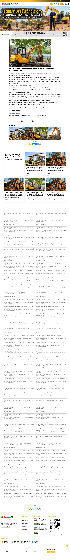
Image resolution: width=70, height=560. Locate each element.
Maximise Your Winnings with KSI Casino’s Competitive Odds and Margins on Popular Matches (14, 155)
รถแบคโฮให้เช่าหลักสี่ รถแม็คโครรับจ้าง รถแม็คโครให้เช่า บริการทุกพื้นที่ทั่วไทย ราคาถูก (51, 321)
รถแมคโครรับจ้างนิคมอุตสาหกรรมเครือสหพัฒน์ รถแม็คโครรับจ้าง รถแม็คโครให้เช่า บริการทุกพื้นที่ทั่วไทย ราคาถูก (50, 444)
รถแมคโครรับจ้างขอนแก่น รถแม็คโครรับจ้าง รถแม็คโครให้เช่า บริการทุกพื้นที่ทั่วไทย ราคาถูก (42, 520)
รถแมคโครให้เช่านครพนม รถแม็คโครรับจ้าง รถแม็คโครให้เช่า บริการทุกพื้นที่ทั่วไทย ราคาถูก (50, 458)
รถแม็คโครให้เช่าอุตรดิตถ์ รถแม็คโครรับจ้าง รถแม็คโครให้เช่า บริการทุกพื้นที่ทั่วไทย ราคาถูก (18, 472)
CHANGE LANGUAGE (52, 549)
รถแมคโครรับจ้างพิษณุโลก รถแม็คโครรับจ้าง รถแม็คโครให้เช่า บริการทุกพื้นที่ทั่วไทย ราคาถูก (19, 393)
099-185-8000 (65, 4)
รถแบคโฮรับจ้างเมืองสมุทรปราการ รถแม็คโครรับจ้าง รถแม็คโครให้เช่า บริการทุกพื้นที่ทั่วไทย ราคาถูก (18, 300)
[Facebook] (34, 144)
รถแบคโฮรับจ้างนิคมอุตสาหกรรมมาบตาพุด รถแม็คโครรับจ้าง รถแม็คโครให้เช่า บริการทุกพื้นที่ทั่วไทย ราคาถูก (51, 285)
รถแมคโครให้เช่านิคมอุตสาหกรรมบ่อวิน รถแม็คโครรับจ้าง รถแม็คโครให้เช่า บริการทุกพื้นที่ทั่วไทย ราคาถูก (50, 487)
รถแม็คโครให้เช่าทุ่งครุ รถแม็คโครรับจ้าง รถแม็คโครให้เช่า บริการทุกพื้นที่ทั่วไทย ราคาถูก (19, 249)
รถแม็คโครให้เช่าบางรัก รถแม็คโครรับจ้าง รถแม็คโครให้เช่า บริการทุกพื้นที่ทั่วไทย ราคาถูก (19, 242)
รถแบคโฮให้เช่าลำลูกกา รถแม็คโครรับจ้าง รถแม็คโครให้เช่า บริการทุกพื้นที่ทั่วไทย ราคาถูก (19, 336)
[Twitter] (38, 144)
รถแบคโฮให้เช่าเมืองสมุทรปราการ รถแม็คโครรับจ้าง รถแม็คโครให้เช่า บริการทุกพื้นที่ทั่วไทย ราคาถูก (18, 372)
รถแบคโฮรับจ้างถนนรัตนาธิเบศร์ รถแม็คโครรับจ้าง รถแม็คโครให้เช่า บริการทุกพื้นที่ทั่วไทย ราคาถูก (18, 228)
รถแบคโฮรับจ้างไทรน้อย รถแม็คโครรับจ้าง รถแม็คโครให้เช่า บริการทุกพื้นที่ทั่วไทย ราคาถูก (50, 336)
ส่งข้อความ (36, 541)
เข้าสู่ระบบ (57, 1)
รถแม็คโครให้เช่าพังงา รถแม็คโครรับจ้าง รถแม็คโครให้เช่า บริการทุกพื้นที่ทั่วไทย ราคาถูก (50, 292)
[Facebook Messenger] (36, 144)
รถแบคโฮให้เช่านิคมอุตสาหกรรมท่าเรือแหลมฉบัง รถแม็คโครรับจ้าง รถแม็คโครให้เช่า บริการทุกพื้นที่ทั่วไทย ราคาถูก (18, 321)
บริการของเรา (27, 4)
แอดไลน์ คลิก (25, 121)
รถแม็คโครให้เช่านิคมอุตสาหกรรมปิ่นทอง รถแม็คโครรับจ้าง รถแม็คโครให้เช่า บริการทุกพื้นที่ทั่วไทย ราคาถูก (51, 235)
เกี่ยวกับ (36, 4)
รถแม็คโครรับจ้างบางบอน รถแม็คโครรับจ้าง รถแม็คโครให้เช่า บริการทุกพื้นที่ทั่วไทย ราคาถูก (18, 429)
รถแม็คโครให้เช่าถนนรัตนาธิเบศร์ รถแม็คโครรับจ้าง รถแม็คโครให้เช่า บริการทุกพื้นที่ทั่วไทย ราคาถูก (18, 465)
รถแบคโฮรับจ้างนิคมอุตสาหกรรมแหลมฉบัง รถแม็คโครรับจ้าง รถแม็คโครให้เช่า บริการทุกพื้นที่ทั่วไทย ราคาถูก (42, 534)
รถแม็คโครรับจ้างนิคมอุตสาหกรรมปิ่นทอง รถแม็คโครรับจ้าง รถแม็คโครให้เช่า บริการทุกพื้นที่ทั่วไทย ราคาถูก (51, 249)
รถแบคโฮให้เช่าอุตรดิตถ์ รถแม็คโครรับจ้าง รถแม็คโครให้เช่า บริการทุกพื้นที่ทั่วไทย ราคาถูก (50, 479)
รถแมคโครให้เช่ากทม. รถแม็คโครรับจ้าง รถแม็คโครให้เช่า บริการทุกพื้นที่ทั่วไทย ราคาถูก (50, 386)
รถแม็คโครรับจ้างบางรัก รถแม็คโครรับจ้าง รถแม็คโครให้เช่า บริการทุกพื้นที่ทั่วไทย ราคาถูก (50, 300)
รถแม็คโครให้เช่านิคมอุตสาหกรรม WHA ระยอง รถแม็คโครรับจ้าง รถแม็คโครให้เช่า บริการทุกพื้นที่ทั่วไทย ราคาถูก (35, 195)
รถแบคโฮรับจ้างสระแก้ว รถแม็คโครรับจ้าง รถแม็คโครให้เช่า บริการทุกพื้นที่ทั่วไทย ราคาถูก (50, 307)
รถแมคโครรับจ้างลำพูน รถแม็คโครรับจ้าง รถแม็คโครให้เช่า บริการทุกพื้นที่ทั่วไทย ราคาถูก (51, 393)
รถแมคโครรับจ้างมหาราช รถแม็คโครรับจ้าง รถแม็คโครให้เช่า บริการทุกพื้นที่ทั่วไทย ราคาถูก (50, 278)
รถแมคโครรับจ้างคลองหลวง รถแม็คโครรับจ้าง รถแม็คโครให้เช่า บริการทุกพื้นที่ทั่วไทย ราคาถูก (42, 529)
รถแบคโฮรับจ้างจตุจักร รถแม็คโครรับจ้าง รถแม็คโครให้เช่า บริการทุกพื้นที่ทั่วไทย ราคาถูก (19, 451)
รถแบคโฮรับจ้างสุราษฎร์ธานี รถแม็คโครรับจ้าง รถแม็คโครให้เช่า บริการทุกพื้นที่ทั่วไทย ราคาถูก (51, 213)
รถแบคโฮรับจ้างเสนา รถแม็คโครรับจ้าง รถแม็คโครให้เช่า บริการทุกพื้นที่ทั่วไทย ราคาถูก (50, 328)
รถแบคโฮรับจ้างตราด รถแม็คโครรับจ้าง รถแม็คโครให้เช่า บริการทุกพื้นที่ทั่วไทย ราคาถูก (18, 494)
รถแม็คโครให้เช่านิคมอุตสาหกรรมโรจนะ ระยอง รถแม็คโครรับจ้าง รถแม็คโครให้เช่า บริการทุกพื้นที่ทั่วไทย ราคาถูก (56, 195)
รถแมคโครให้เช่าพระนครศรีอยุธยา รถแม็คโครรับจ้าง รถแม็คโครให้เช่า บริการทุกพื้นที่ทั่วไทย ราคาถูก (18, 278)
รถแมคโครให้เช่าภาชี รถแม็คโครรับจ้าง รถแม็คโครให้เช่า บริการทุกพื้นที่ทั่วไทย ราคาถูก (51, 257)
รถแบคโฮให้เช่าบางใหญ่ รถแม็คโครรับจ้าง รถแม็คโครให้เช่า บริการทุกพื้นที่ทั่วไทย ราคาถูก (51, 372)
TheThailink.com (26, 542)
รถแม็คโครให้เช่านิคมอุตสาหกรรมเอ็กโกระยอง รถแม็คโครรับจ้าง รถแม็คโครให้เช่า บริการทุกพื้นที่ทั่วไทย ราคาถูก (35, 170)
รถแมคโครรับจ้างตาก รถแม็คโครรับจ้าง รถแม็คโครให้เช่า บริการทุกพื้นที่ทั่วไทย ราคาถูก (51, 350)
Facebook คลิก (36, 121)
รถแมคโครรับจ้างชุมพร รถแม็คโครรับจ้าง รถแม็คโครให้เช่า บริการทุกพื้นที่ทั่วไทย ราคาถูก (42, 525)
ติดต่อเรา (54, 1)
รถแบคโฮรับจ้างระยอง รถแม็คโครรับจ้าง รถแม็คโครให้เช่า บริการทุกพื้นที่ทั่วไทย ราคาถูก (19, 479)
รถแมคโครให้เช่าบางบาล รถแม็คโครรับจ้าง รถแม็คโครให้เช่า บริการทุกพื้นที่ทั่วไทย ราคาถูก (50, 228)
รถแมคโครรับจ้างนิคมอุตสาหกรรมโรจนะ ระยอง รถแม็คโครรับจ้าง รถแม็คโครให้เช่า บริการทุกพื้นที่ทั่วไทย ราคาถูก (18, 292)
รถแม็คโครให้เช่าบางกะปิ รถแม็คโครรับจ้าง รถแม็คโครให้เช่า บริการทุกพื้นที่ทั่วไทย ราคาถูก (18, 400)
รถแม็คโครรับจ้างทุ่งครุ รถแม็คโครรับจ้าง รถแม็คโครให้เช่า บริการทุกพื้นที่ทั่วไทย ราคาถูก (51, 400)
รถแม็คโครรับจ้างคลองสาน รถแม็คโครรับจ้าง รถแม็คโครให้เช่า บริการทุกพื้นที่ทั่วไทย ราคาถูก (51, 472)
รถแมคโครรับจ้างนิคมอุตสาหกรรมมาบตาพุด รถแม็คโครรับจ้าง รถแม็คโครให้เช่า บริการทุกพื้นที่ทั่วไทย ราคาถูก (17, 444)
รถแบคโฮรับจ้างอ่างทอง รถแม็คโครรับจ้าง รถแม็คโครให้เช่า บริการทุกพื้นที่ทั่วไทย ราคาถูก (18, 213)
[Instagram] (40, 144)
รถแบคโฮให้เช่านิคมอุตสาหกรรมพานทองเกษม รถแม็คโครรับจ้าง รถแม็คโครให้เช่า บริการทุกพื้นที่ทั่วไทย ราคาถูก (50, 242)
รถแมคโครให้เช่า (42, 107)
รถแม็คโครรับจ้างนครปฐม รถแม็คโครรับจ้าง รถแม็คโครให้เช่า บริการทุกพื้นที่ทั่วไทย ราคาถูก (51, 357)
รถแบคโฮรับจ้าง (13, 107)
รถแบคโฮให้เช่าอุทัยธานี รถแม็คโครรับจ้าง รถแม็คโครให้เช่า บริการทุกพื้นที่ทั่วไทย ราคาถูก (19, 386)
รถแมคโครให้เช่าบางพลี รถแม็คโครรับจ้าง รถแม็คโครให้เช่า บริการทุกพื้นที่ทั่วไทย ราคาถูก (19, 328)
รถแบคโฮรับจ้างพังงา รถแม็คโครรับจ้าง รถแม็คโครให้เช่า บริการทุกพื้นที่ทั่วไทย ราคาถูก (18, 458)
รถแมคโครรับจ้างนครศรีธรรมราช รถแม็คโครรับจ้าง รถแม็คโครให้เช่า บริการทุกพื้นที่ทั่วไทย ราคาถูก (50, 271)
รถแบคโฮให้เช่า (19, 107)
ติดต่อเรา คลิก (65, 3)
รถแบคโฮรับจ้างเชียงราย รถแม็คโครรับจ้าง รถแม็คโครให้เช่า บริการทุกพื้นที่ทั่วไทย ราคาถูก (18, 314)
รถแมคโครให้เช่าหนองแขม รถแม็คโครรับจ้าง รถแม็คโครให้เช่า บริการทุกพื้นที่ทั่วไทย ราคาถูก (18, 307)
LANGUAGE (63, 0)
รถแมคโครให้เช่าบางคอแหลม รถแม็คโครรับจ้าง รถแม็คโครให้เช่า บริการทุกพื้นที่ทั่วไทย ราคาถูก (50, 429)
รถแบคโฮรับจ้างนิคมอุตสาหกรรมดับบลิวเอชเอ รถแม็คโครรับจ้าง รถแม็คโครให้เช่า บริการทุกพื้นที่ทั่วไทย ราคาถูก (50, 379)
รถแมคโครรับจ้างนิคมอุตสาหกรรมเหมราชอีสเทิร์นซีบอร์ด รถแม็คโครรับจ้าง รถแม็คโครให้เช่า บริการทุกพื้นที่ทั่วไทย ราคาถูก (50, 465)
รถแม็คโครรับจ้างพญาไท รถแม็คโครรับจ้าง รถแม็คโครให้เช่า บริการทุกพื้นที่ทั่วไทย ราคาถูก (18, 422)
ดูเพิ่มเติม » (27, 175)
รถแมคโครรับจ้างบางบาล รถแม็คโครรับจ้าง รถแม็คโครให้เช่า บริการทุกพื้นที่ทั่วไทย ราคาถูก (18, 408)
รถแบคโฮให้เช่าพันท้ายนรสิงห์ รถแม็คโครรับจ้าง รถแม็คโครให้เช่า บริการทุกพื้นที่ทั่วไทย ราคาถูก (50, 314)
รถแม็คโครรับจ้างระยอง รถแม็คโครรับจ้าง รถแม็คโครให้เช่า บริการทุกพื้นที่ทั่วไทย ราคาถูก (50, 221)
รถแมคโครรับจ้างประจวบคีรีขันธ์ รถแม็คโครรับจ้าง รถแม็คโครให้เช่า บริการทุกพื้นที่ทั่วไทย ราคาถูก (18, 379)
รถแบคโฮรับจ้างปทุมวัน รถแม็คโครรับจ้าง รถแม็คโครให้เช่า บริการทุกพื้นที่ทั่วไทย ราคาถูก (50, 408)
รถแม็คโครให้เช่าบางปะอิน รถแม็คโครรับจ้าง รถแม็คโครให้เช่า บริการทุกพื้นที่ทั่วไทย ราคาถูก (50, 343)
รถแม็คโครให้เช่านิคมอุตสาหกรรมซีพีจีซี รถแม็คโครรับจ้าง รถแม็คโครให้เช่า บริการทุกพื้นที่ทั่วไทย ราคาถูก (14, 194)
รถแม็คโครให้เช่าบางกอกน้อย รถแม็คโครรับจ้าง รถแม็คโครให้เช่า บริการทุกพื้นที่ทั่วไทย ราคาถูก (18, 415)
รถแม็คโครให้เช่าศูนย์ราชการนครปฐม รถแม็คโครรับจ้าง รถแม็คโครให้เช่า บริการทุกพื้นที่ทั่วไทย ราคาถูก (19, 235)
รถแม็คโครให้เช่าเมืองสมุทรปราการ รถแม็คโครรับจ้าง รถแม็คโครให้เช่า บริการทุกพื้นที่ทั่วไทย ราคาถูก (18, 357)
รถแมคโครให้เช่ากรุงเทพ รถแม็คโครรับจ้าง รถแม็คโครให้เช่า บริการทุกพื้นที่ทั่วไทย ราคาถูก (18, 257)
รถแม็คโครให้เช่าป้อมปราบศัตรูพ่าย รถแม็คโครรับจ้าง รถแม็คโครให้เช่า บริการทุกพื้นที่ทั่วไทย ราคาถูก (18, 285)
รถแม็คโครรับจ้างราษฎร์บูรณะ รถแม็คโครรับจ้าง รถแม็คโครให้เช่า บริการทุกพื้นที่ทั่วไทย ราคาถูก (51, 364)
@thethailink (16, 542)
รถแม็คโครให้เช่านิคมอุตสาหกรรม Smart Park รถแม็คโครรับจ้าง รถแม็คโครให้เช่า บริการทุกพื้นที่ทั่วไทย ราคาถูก (56, 170)
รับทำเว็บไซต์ (40, 551)
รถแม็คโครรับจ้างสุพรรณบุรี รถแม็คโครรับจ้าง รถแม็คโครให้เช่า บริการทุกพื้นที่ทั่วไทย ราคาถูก (18, 221)
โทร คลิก (13, 121)
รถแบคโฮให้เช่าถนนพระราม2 (27, 107)
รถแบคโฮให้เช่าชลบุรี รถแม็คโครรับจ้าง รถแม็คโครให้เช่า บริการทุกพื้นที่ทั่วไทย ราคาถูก (51, 451)
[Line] (32, 144)
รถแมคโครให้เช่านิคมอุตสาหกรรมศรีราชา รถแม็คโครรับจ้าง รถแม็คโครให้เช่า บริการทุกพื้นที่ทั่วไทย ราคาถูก (19, 350)
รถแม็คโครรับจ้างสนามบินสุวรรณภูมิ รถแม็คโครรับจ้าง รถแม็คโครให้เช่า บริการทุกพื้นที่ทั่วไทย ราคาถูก (19, 343)
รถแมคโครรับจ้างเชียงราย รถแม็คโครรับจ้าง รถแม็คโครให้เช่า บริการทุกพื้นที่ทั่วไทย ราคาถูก (18, 364)
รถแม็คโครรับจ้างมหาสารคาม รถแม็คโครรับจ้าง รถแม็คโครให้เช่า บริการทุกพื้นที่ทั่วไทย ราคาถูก (19, 436)
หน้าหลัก (22, 4)
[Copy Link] (30, 144)
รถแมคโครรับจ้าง (36, 107)
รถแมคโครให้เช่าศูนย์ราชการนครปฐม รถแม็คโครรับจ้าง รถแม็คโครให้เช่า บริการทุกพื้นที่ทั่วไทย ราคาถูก (51, 494)
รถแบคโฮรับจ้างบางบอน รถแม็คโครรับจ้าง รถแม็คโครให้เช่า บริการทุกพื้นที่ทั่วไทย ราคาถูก (50, 436)
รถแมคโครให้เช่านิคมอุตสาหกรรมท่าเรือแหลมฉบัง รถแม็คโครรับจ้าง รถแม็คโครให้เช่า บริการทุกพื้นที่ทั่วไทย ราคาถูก (50, 422)
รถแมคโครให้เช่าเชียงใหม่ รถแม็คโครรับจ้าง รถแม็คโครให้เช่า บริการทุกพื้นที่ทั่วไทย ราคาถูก (50, 264)
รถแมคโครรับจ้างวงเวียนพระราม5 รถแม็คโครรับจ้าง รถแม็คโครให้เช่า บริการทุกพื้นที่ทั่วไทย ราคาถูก (50, 415)
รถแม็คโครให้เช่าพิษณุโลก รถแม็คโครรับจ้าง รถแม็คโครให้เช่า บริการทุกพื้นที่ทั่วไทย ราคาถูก (18, 271)
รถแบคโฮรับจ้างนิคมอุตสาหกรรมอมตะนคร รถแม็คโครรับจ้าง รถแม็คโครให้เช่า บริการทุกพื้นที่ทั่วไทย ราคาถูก (19, 487)
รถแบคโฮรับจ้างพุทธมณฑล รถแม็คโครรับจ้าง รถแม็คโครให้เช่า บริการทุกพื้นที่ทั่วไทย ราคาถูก (19, 264)
